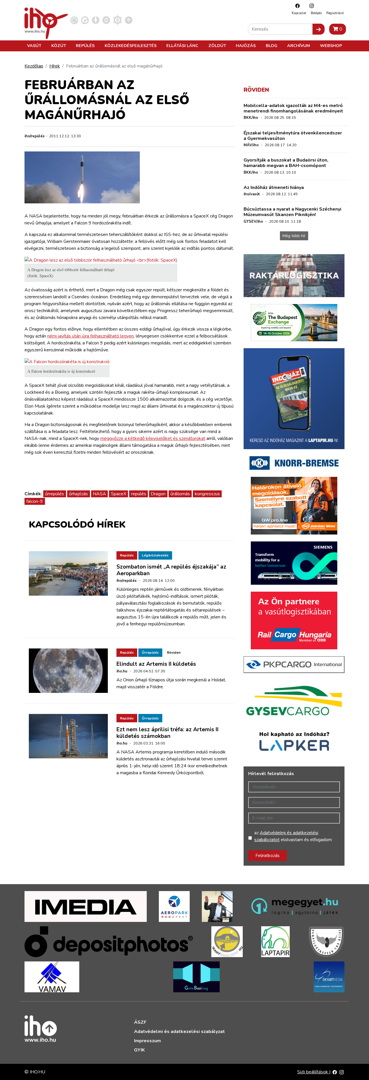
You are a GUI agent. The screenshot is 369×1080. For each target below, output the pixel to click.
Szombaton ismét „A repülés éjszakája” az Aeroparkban (171, 570)
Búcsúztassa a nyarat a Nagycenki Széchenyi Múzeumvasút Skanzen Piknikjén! (292, 212)
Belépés (316, 13)
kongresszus (207, 494)
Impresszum (147, 1041)
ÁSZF (140, 1022)
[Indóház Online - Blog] (95, 20)
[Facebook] (296, 5)
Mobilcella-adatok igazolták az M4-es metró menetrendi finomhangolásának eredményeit (293, 108)
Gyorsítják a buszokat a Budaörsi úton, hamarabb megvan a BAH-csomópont (286, 163)
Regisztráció (335, 13)
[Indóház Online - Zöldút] (106, 20)
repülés (138, 494)
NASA (99, 494)
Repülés (85, 45)
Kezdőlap (34, 66)
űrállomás (180, 494)
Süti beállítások (313, 1072)
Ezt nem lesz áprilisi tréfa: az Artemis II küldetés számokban (167, 733)
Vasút (34, 45)
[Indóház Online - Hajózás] (117, 20)
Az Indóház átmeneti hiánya (274, 187)
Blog (271, 45)
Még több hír (294, 236)
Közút (58, 45)
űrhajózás (78, 494)
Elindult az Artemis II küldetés (156, 664)
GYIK (139, 1050)
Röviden (173, 652)
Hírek (54, 66)
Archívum (298, 45)
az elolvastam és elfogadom (293, 836)
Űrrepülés (150, 652)
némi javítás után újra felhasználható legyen (90, 336)
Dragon (158, 494)
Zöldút (217, 45)
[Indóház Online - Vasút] (74, 20)
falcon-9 (34, 501)
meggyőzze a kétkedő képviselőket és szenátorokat (152, 438)
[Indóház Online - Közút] (85, 20)
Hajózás (246, 45)
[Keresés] (318, 29)
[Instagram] (310, 5)
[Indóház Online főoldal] (129, 20)
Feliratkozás (267, 855)
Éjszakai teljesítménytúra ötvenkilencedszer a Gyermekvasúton (293, 136)
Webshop (331, 45)
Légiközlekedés (155, 555)
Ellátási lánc (182, 45)
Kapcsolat (299, 13)
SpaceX (118, 494)
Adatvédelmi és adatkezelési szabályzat (179, 1031)
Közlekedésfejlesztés (131, 45)
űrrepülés (54, 494)
